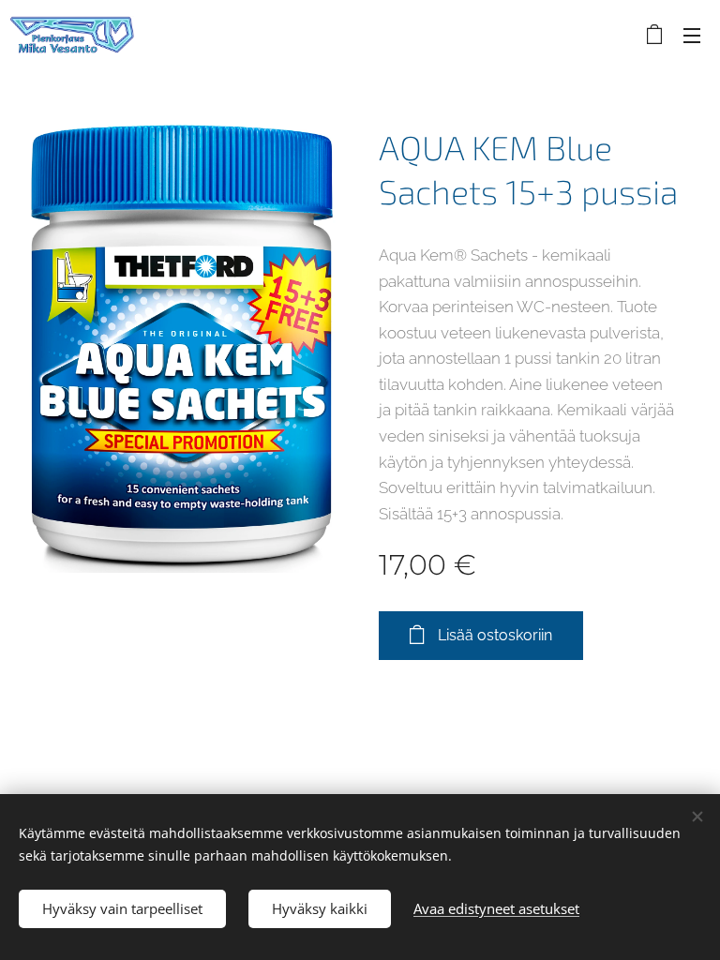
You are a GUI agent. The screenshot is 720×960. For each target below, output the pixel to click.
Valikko (692, 34)
